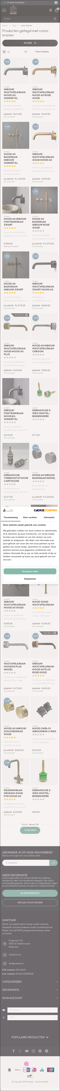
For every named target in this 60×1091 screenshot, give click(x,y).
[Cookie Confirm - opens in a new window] (45, 510)
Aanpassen (30, 579)
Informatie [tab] (49, 517)
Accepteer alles (30, 571)
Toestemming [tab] (11, 517)
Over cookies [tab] (30, 517)
